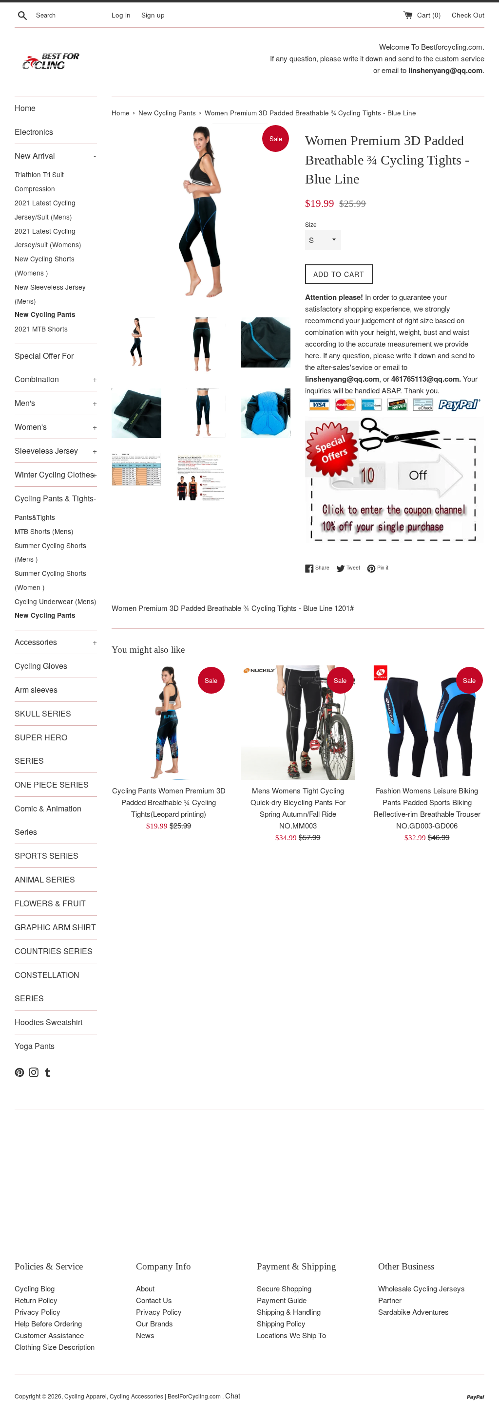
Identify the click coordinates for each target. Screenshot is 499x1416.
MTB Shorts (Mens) (44, 531)
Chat (232, 1395)
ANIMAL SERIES (45, 879)
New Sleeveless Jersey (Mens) (50, 294)
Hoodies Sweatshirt (48, 1022)
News (145, 1335)
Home (25, 107)
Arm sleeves (36, 689)
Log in (121, 14)
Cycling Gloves (41, 665)
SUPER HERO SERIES (41, 749)
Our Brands (154, 1323)
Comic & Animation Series (48, 820)
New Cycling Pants (45, 314)
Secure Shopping (284, 1288)
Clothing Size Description (55, 1347)
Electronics (34, 131)
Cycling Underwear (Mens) (55, 601)
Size (311, 224)
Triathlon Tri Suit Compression (39, 181)
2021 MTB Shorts (41, 328)
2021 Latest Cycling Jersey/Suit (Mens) (45, 209)
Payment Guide (282, 1300)
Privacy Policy (37, 1311)
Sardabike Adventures (413, 1311)
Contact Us (154, 1300)
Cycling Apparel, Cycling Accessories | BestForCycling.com (143, 1396)
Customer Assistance (49, 1335)
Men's (56, 402)
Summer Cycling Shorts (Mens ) (50, 552)
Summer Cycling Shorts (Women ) (50, 580)
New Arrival (55, 155)
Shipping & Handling (289, 1311)
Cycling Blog (35, 1288)
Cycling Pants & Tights (55, 498)
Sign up (153, 14)
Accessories (56, 641)
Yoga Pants (35, 1045)
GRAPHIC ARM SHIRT (55, 927)
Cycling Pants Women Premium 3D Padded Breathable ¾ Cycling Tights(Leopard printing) (169, 802)
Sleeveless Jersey (56, 450)
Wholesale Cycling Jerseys (421, 1288)
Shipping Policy (281, 1323)
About (145, 1288)
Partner (390, 1300)
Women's (56, 426)
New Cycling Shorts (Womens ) (45, 265)
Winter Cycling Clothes (56, 474)
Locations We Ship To (291, 1335)
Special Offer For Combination (56, 367)
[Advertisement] (249, 1192)
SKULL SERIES (43, 713)
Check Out (468, 14)
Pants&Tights (35, 517)
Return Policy (36, 1300)
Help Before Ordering (48, 1323)
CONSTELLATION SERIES (47, 986)
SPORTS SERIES (46, 855)
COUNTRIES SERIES (54, 950)
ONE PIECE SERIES (52, 784)
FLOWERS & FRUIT (50, 903)
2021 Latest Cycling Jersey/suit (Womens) (48, 238)
